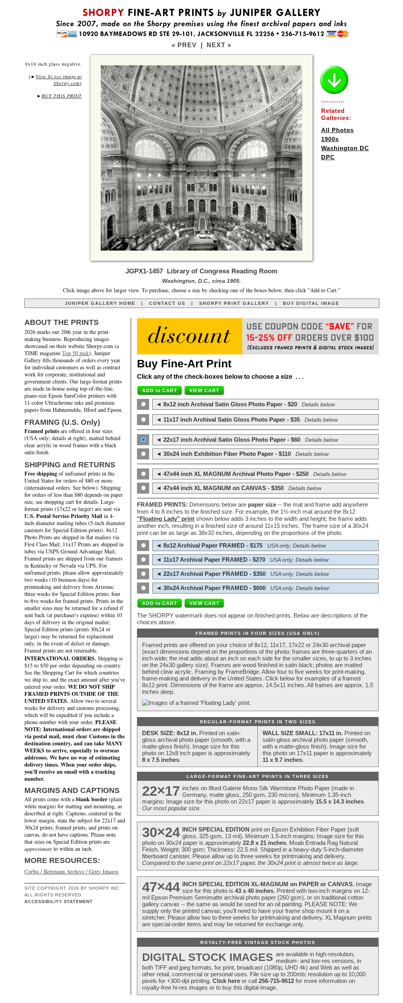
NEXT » (219, 45)
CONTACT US (167, 303)
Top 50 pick (75, 353)
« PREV (184, 45)
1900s (330, 139)
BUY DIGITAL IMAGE (311, 303)
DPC (328, 157)
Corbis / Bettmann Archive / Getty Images (71, 871)
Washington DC (345, 148)
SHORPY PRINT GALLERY (234, 303)
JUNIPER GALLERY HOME (100, 303)
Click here (226, 980)
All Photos (337, 130)
